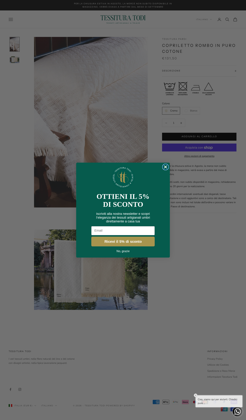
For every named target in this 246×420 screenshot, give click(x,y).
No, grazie (123, 251)
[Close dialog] (165, 167)
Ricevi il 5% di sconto (123, 241)
